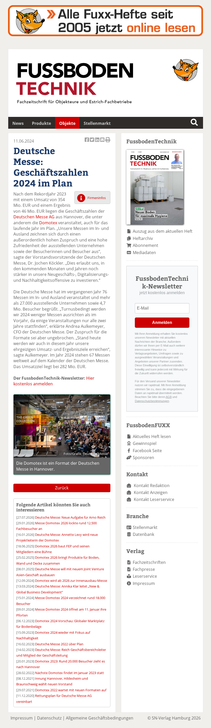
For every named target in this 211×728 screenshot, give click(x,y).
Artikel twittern (92, 142)
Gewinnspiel (144, 443)
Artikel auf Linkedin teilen (97, 142)
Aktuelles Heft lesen (152, 436)
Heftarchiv (143, 238)
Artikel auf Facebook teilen (87, 142)
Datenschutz (49, 718)
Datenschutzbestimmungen (152, 401)
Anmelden (162, 322)
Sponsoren (143, 457)
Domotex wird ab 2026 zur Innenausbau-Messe (71, 580)
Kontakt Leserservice (154, 499)
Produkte (41, 123)
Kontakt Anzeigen (151, 492)
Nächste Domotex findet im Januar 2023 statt (69, 672)
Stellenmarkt (97, 123)
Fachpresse (144, 569)
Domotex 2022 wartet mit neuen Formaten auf (70, 690)
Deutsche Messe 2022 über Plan (59, 644)
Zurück (61, 488)
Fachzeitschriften (149, 562)
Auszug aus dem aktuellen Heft (162, 231)
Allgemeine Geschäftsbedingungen (99, 718)
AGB (169, 396)
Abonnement (145, 245)
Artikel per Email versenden (102, 142)
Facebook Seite (147, 450)
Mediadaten (144, 252)
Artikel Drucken (107, 142)
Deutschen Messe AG (34, 217)
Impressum (144, 583)
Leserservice (145, 576)
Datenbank (143, 534)
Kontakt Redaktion (152, 485)
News (18, 123)
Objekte (67, 123)
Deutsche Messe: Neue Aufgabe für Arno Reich (70, 517)
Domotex (48, 223)
